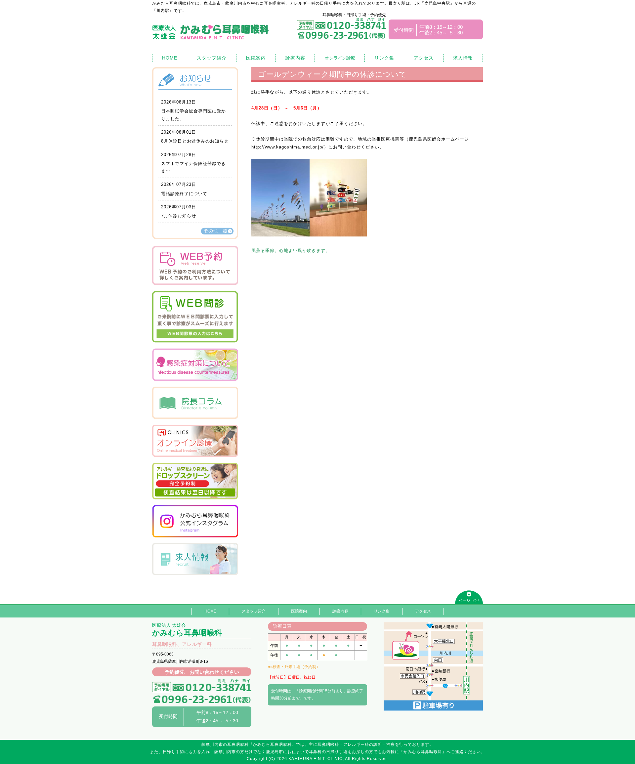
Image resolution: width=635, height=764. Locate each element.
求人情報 (463, 58)
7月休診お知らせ (178, 215)
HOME (169, 58)
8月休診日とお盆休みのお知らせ (195, 141)
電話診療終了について (184, 193)
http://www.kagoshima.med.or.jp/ (287, 147)
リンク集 (384, 58)
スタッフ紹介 (212, 58)
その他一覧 (217, 231)
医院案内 (256, 58)
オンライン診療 (339, 58)
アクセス (424, 58)
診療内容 (295, 58)
